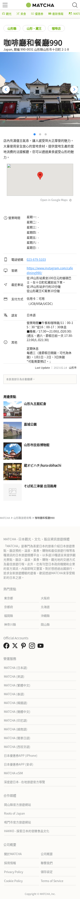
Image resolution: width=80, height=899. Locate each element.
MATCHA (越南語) (15, 729)
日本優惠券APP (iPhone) (20, 755)
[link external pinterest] (24, 646)
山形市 (73, 367)
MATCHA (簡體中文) (17, 711)
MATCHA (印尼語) (15, 720)
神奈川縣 (10, 624)
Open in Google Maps (54, 200)
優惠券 (39, 14)
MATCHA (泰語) (14, 694)
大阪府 (45, 598)
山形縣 (11, 28)
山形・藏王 (34, 28)
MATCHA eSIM (13, 773)
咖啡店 (56, 28)
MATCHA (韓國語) (15, 703)
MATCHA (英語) (14, 676)
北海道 (45, 607)
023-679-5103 (36, 259)
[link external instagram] (33, 646)
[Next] (74, 89)
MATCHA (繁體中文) (17, 685)
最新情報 (57, 14)
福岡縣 (8, 615)
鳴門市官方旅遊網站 (17, 822)
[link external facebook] (7, 646)
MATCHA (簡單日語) (17, 738)
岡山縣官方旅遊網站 (17, 804)
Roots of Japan (14, 813)
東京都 (8, 598)
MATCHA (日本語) (15, 667)
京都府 (8, 607)
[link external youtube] (41, 646)
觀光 (9, 14)
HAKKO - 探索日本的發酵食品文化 (26, 831)
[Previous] (6, 89)
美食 (23, 14)
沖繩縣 (45, 615)
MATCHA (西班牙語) (17, 747)
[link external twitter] (16, 646)
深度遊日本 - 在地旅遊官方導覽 (24, 782)
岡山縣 (45, 624)
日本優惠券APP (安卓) (18, 764)
